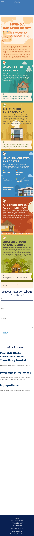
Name (3, 299)
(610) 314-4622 (19, 522)
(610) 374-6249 (19, 520)
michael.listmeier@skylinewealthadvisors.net (17, 534)
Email (2, 308)
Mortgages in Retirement (15, 372)
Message (3, 318)
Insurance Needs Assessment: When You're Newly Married (13, 356)
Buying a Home (9, 385)
